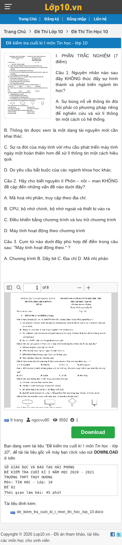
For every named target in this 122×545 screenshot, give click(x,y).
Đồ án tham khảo (69, 534)
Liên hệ (100, 19)
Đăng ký (51, 19)
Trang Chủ (27, 19)
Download (93, 432)
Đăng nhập (76, 19)
